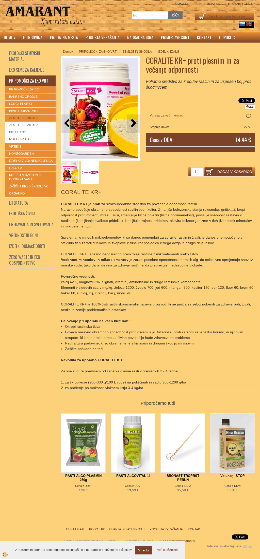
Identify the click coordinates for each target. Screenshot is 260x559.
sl (242, 24)
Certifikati (75, 529)
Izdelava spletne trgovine (224, 546)
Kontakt (204, 37)
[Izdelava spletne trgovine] (247, 546)
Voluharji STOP (232, 476)
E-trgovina (32, 37)
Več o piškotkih (167, 550)
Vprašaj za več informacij (167, 115)
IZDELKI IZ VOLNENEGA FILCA (31, 161)
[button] (133, 123)
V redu (143, 550)
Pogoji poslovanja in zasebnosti (116, 529)
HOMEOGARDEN (21, 154)
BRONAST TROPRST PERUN (183, 478)
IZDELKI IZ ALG (19, 139)
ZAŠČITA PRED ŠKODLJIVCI (29, 186)
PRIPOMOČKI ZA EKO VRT (98, 51)
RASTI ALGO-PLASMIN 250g (83, 478)
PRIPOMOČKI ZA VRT (24, 89)
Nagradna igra (140, 37)
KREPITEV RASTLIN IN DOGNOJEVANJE (25, 177)
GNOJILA (15, 168)
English (249, 24)
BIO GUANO (17, 132)
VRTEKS (15, 146)
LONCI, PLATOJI (20, 104)
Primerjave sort (175, 37)
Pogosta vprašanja (103, 37)
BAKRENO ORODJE (23, 97)
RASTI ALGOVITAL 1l (133, 476)
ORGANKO (17, 193)
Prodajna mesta (64, 37)
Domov (9, 37)
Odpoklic (227, 37)
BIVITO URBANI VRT (23, 111)
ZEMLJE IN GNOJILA (23, 118)
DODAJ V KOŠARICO (234, 172)
